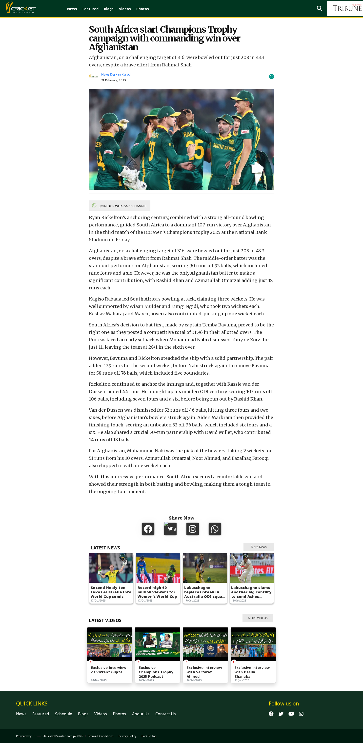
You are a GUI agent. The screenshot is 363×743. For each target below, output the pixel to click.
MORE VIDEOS (258, 618)
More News (259, 547)
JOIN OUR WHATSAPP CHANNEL (123, 206)
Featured (90, 8)
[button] (119, 205)
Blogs (109, 8)
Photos (142, 8)
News (72, 8)
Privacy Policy (127, 736)
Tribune (37, 736)
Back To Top (149, 736)
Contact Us (165, 714)
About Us (140, 714)
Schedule (63, 714)
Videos (125, 8)
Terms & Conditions (100, 736)
